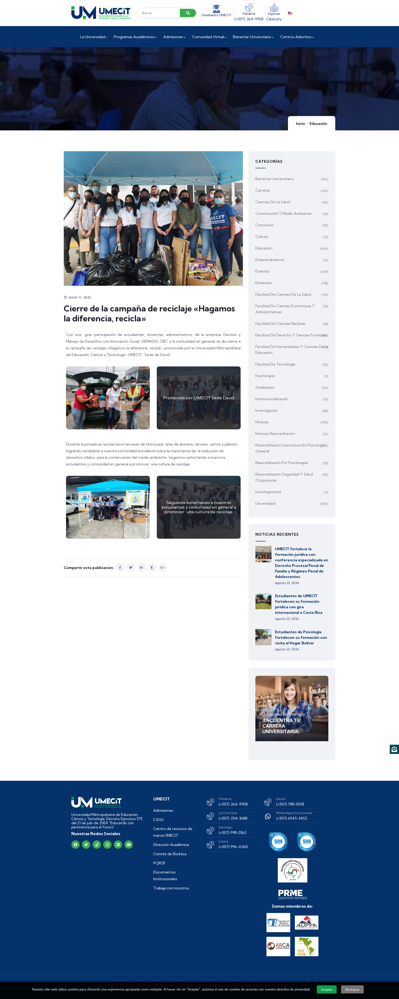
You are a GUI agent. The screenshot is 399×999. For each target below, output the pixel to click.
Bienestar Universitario (274, 178)
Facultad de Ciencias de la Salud (283, 294)
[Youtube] (128, 844)
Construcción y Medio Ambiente (283, 213)
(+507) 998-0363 (232, 832)
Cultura (261, 236)
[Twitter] (86, 844)
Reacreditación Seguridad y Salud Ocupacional (284, 477)
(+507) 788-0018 (290, 804)
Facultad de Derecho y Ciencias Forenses (290, 335)
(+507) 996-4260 (233, 846)
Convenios (264, 225)
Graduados (264, 387)
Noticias (262, 422)
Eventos (262, 271)
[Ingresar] (274, 7)
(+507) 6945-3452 (291, 818)
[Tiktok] (97, 844)
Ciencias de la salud (272, 202)
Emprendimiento (269, 259)
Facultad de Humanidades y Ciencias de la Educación (291, 349)
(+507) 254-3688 (233, 818)
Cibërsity (274, 19)
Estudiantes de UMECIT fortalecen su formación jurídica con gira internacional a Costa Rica (298, 604)
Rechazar (352, 989)
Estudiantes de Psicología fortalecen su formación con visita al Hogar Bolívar (301, 637)
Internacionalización (271, 399)
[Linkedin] (118, 844)
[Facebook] (75, 844)
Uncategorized (268, 491)
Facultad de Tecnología (275, 364)
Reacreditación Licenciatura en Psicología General (289, 448)
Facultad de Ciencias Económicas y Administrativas (285, 309)
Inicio (300, 123)
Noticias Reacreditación (275, 433)
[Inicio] (100, 12)
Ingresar (274, 14)
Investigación (266, 410)
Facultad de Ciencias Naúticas (280, 323)
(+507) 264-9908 (248, 19)
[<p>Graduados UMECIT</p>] (216, 9)
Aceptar (326, 989)
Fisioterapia (265, 375)
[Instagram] (107, 844)
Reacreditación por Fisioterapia (281, 462)
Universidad (265, 503)
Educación (318, 123)
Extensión (263, 282)
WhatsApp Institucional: (294, 813)
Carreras (262, 190)
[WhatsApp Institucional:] (268, 816)
